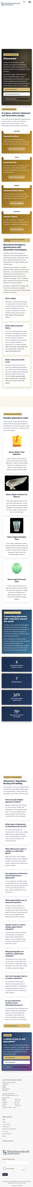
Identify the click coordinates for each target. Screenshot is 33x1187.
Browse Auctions (10, 1062)
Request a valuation (17, 229)
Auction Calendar (6, 1124)
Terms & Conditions (26, 1181)
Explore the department (16, 177)
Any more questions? (11, 1026)
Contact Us (8, 1067)
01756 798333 (11, 1093)
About (3, 1119)
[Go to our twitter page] (7, 1143)
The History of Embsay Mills (9, 1129)
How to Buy (5, 1131)
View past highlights (16, 203)
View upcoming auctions (16, 149)
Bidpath (20, 1185)
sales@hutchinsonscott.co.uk (12, 1095)
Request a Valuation (11, 89)
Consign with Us (6, 1126)
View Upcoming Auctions (12, 94)
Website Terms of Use (13, 1183)
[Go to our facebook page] (3, 1143)
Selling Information (11, 99)
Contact (4, 1121)
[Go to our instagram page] (10, 1143)
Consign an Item (10, 1057)
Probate (4, 1136)
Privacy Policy (22, 1183)
